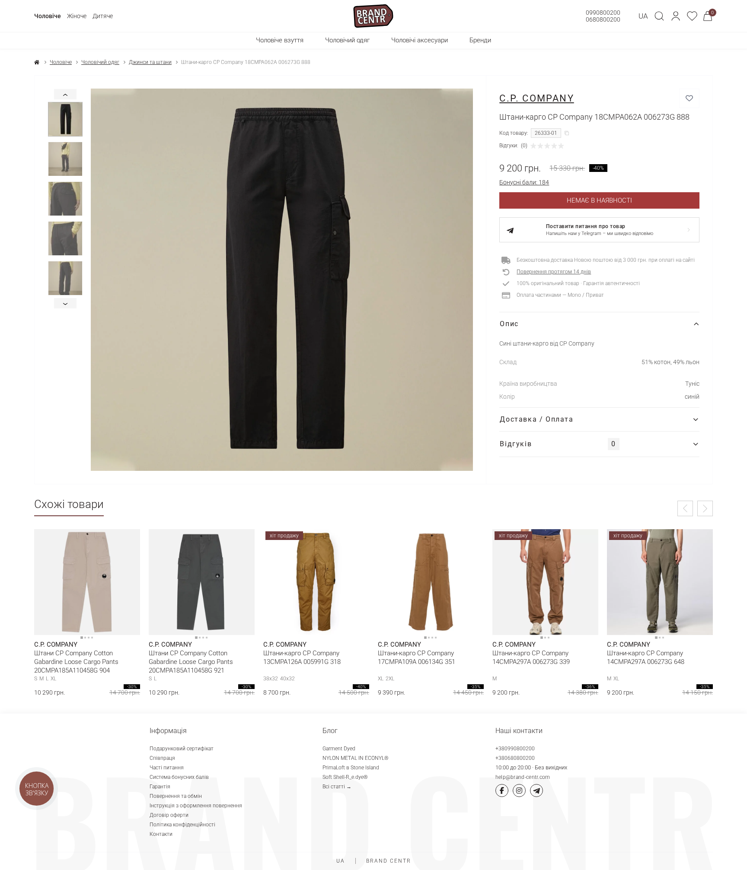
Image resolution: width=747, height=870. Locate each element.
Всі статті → (336, 787)
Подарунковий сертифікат (182, 749)
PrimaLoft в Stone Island (350, 768)
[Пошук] (659, 16)
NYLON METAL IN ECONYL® (355, 758)
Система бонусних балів (179, 777)
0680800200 (603, 19)
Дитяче (103, 16)
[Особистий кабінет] (675, 16)
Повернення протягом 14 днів (554, 272)
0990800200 (603, 12)
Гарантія (160, 787)
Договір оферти (169, 815)
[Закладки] (692, 16)
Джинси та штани (150, 62)
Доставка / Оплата (536, 419)
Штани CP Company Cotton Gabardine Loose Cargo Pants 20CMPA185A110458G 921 (191, 661)
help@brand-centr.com (522, 777)
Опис (509, 324)
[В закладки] (689, 98)
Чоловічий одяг (100, 62)
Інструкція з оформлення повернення (196, 806)
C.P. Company (536, 98)
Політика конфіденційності (182, 825)
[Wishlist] (127, 542)
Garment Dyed (338, 749)
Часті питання (167, 768)
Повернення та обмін (176, 796)
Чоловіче (47, 16)
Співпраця (162, 758)
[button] (675, 16)
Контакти (161, 834)
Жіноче (76, 16)
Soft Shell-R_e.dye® (345, 777)
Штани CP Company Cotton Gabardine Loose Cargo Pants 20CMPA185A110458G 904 (76, 661)
